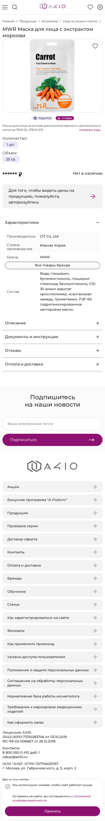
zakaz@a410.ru (14, 757)
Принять (52, 811)
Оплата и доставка (24, 565)
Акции (13, 487)
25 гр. (11, 159)
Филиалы (15, 630)
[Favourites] (90, 7)
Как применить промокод (30, 644)
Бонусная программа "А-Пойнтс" (37, 500)
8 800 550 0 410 (15, 752)
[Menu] (5, 7)
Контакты (15, 552)
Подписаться (23, 439)
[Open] (97, 70)
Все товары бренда (52, 265)
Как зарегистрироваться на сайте (38, 618)
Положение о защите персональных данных (48, 670)
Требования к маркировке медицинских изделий (44, 709)
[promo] (100, 7)
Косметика (50, 21)
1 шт (10, 144)
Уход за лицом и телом (80, 21)
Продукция (28, 21)
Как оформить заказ (25, 722)
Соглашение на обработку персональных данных (45, 683)
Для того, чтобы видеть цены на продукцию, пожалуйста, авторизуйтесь (41, 196)
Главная (8, 21)
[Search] (15, 7)
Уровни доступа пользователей (36, 657)
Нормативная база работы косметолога (43, 696)
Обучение (16, 591)
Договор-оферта (22, 539)
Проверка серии (22, 526)
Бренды (14, 578)
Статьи (13, 604)
